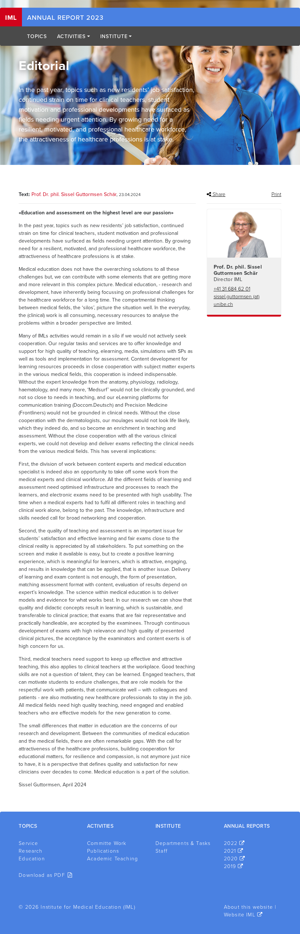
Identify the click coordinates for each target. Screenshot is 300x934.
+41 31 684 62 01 (232, 289)
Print (276, 194)
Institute (114, 36)
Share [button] (218, 194)
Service (28, 843)
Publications (103, 851)
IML (11, 18)
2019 (230, 866)
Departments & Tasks (182, 843)
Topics (37, 36)
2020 (231, 859)
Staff (161, 851)
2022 (231, 843)
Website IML (239, 915)
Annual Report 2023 (65, 18)
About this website (248, 907)
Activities (71, 36)
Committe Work (106, 843)
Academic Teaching (112, 859)
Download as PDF (42, 875)
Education (32, 859)
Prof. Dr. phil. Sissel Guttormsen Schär (73, 194)
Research (30, 851)
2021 (230, 851)
